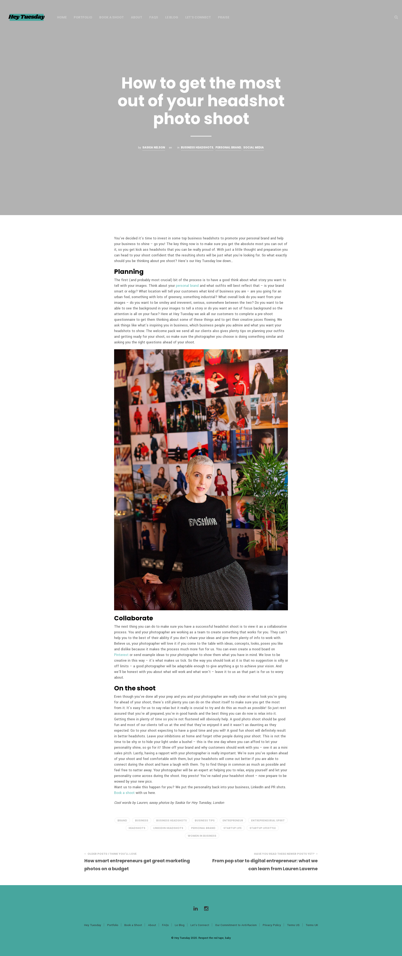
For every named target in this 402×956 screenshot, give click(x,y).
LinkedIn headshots (168, 828)
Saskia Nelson (153, 147)
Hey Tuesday (92, 925)
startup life (232, 828)
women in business (202, 836)
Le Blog (171, 17)
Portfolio (83, 17)
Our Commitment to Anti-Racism (236, 925)
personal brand (187, 285)
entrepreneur (233, 820)
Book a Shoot (111, 17)
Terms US (293, 925)
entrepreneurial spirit (268, 820)
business (141, 820)
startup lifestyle (263, 828)
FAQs (153, 17)
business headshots (197, 147)
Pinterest (121, 654)
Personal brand (228, 147)
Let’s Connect (198, 17)
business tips (205, 820)
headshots (137, 828)
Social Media (253, 147)
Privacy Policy (272, 925)
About (136, 17)
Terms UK (312, 925)
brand (122, 820)
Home (62, 17)
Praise (223, 17)
